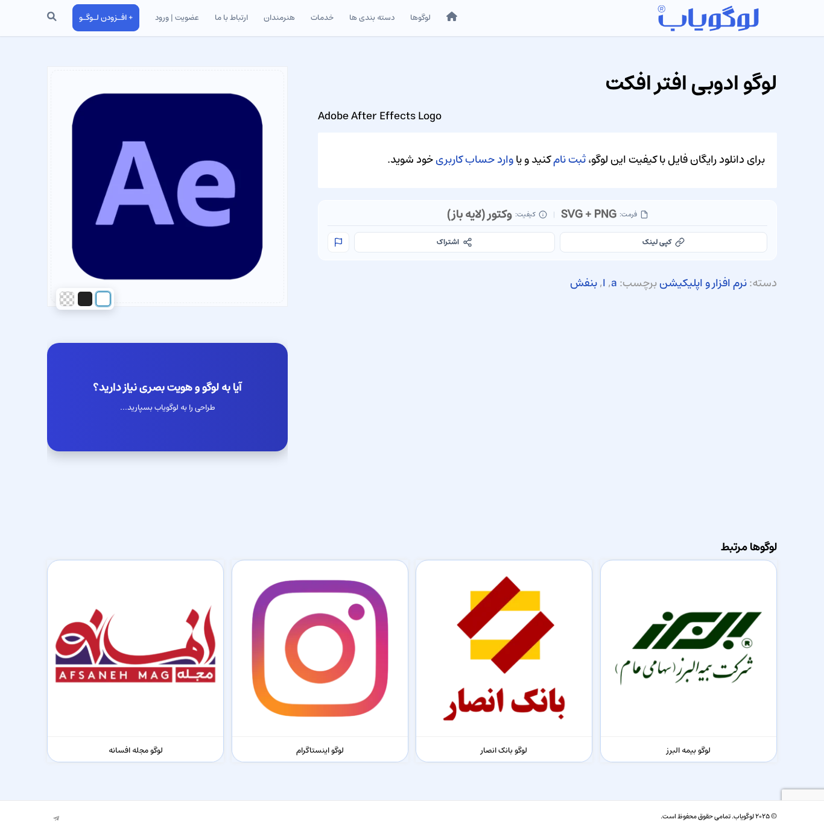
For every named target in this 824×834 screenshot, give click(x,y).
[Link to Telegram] (56, 819)
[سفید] (103, 299)
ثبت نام (569, 159)
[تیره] (85, 299)
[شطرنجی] (67, 299)
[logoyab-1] (708, 18)
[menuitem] (452, 18)
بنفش (583, 283)
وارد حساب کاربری (474, 159)
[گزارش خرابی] (338, 242)
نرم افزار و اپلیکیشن (703, 283)
